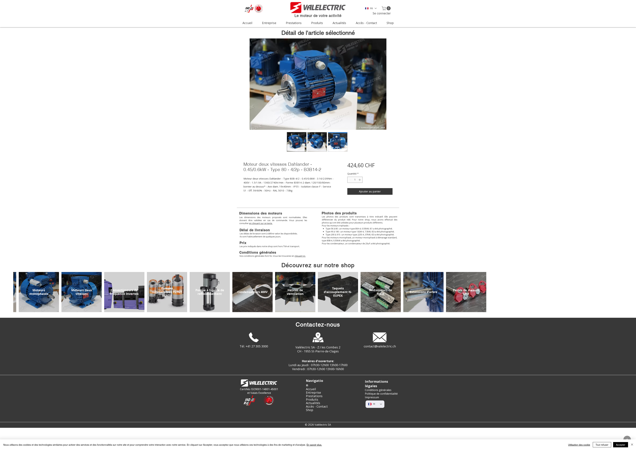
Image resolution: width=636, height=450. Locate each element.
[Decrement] (350, 180)
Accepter (620, 444)
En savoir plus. (314, 444)
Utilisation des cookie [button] (579, 444)
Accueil (311, 389)
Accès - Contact (317, 406)
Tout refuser (602, 444)
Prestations (314, 396)
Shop (309, 410)
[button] (387, 8)
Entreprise (313, 392)
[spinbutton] (355, 180)
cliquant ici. (300, 255)
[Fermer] (632, 444)
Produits (312, 399)
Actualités (313, 403)
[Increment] (360, 180)
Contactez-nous (318, 324)
